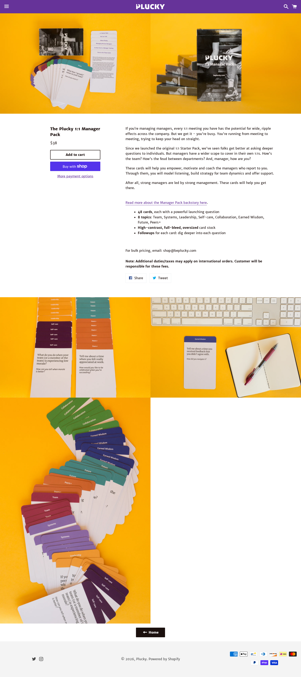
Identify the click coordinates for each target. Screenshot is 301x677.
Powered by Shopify (164, 659)
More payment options (75, 176)
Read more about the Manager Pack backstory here (166, 203)
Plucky (141, 659)
